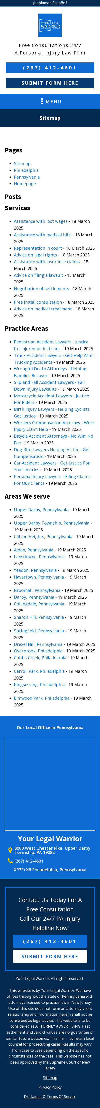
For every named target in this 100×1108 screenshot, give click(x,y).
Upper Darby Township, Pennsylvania (51, 523)
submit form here (50, 956)
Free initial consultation (38, 302)
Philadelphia (26, 170)
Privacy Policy (50, 1087)
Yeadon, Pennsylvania (35, 570)
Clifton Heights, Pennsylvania (43, 536)
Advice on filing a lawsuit (38, 275)
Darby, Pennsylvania (34, 597)
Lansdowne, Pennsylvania (39, 556)
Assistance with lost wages (41, 221)
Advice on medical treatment (43, 309)
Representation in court (38, 248)
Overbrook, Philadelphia (38, 651)
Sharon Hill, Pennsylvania (39, 617)
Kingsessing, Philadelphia (39, 684)
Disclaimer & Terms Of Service (50, 1096)
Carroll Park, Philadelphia (39, 671)
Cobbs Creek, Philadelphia (40, 657)
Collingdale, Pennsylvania (39, 604)
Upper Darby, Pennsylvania (41, 509)
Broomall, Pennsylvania (37, 590)
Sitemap (22, 163)
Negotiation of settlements (41, 288)
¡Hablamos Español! (50, 2)
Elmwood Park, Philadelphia (42, 698)
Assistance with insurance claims (47, 261)
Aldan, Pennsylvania (33, 550)
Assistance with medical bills (42, 234)
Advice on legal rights (35, 255)
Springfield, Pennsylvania (39, 630)
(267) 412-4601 (50, 68)
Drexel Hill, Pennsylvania (38, 644)
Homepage (25, 183)
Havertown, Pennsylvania (39, 577)
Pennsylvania (27, 177)
